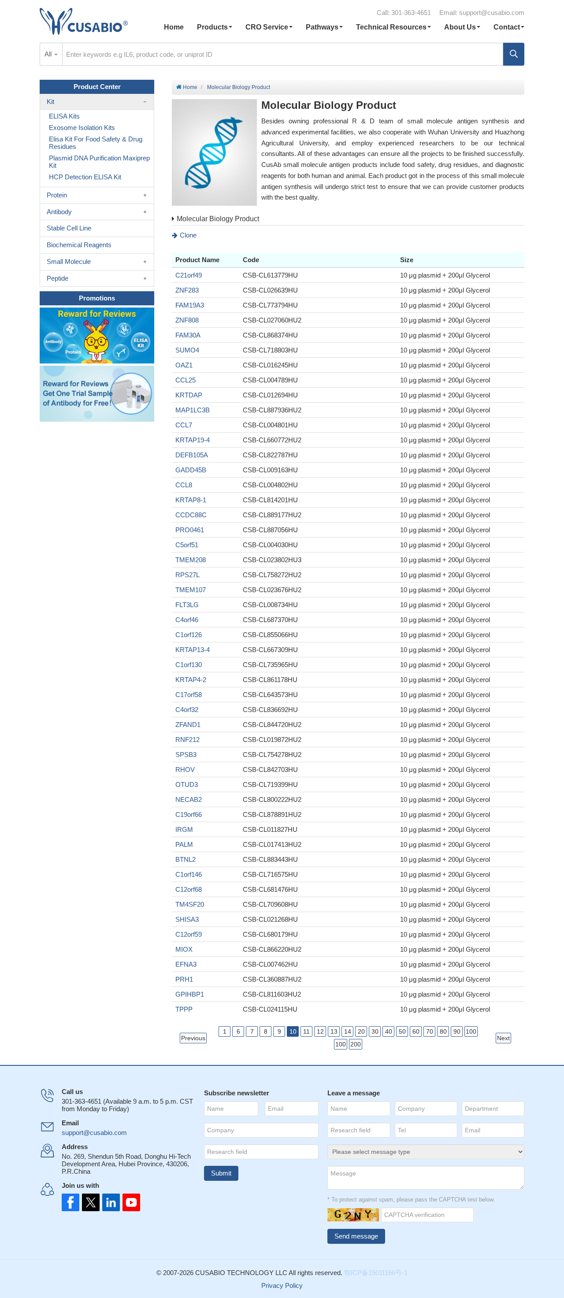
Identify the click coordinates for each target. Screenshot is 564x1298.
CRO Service (266, 27)
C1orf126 (188, 634)
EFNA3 (186, 964)
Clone (188, 235)
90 (456, 1031)
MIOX (184, 949)
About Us (460, 27)
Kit (50, 101)
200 (355, 1044)
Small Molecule (69, 261)
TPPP (184, 1009)
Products (212, 27)
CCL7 (183, 425)
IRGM (184, 829)
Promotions (97, 298)
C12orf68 (188, 889)
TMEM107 (190, 589)
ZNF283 (187, 290)
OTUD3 (186, 784)
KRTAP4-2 (190, 679)
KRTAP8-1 (190, 500)
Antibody (59, 211)
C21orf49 (188, 275)
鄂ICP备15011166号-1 (376, 1272)
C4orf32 (186, 709)
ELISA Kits (64, 116)
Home (174, 27)
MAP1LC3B (192, 410)
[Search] (513, 54)
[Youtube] (128, 1202)
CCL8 (183, 485)
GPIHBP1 (189, 994)
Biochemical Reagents (79, 244)
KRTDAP (188, 395)
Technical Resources (391, 27)
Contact (507, 27)
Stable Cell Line (69, 228)
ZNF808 (187, 320)
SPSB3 (186, 754)
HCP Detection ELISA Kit (85, 177)
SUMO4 (187, 350)
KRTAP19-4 (192, 440)
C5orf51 (186, 545)
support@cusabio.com (491, 12)
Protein (57, 195)
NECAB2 (188, 799)
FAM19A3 (189, 305)
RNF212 (187, 739)
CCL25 (185, 380)
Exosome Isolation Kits (82, 127)
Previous (193, 1038)
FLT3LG (187, 604)
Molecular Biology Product (238, 87)
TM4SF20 (189, 904)
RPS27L (187, 575)
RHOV (185, 769)
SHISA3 (187, 919)
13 (334, 1031)
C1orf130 (188, 664)
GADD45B (190, 470)
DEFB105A (191, 455)
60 (415, 1031)
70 (429, 1031)
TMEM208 (190, 560)
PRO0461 (189, 530)
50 (402, 1031)
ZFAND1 (187, 724)
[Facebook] (70, 1202)
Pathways (322, 27)
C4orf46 (186, 619)
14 (347, 1031)
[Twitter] (90, 1202)
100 (471, 1031)
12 (320, 1031)
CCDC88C (191, 515)
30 (374, 1031)
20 (361, 1031)
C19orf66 (188, 814)
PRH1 (184, 979)
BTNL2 (185, 859)
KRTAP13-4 (192, 649)
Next (503, 1038)
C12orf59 (188, 934)
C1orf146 (188, 874)
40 (388, 1031)
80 (443, 1031)
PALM (184, 844)
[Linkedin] (109, 1202)
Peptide (57, 278)
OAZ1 (184, 365)
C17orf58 (188, 694)
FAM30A (187, 335)
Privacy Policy (282, 1285)
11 (306, 1031)
